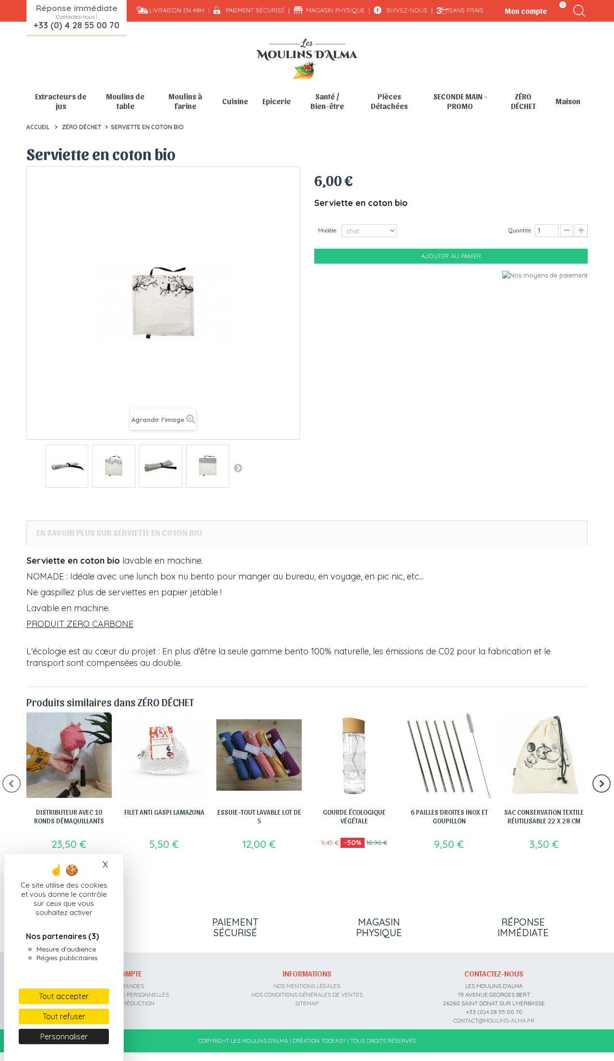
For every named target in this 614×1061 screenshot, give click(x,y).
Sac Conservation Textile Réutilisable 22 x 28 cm (544, 816)
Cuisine (235, 101)
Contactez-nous (493, 973)
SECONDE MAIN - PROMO (460, 101)
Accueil (37, 127)
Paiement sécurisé (255, 10)
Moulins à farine (185, 101)
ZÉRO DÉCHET (523, 101)
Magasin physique (335, 10)
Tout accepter (64, 996)
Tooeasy (333, 1040)
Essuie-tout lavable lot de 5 (259, 816)
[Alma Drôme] (307, 58)
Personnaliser (64, 1036)
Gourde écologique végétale (354, 816)
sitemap (307, 1003)
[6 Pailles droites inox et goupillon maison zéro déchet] (449, 755)
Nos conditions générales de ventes (307, 994)
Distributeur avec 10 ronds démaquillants (69, 816)
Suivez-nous (406, 10)
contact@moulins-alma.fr (493, 1020)
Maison (567, 101)
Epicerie (276, 101)
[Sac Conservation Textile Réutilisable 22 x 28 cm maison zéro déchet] (544, 755)
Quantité (519, 230)
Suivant (238, 467)
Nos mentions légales (306, 985)
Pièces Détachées (389, 101)
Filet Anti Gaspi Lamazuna (164, 812)
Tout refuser (64, 1016)
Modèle (328, 230)
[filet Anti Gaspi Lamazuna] (164, 755)
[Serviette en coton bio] (67, 466)
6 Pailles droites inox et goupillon (449, 816)
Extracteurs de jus (60, 101)
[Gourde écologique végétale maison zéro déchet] (354, 755)
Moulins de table (125, 101)
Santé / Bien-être (327, 101)
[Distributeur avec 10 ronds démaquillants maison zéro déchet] (69, 755)
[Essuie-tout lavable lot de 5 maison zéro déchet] (259, 755)
